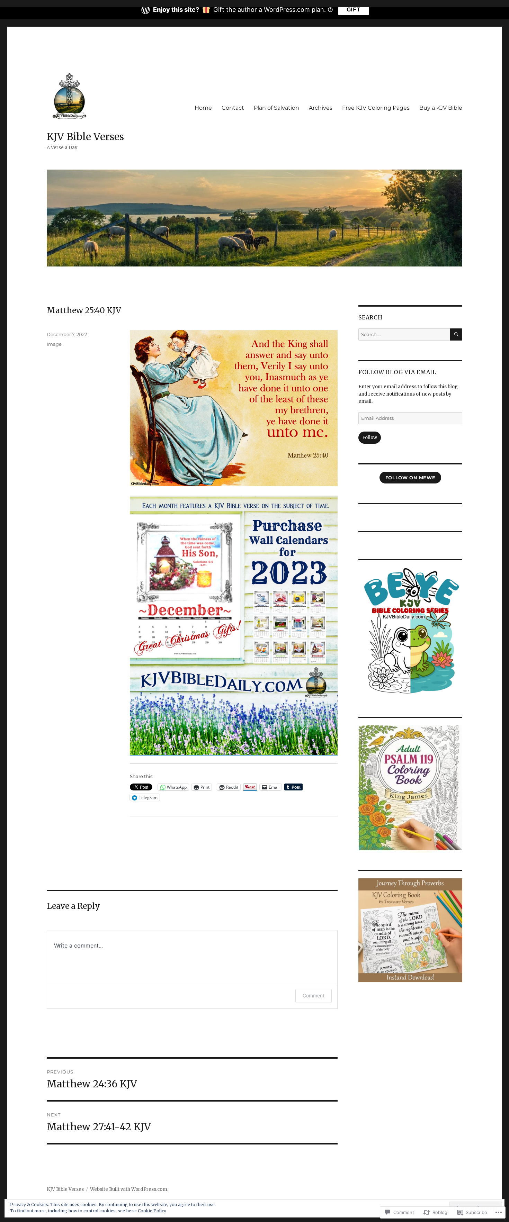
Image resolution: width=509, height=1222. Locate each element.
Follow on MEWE (410, 477)
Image (54, 344)
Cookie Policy (152, 1210)
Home (203, 108)
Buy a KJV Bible (440, 108)
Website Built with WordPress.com (128, 1189)
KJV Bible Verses (85, 136)
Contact (233, 108)
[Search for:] (404, 334)
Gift (353, 9)
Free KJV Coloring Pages (376, 108)
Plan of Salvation (276, 108)
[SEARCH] (456, 334)
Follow (369, 438)
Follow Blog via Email (397, 372)
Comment (313, 995)
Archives (320, 108)
